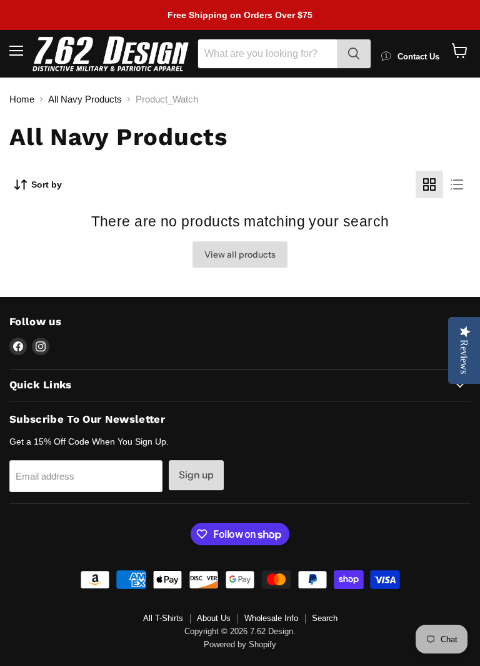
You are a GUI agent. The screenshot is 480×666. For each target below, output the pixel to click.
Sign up (196, 475)
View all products (240, 254)
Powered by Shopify (240, 644)
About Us (214, 618)
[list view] (457, 184)
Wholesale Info (271, 618)
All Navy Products (85, 99)
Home (21, 99)
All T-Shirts (163, 618)
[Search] (354, 53)
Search (325, 618)
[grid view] (429, 184)
